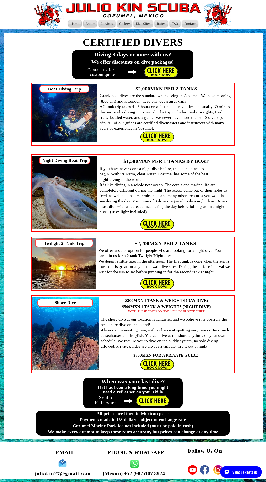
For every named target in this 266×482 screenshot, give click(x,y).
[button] (107, 23)
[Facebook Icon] (204, 470)
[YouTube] (192, 470)
